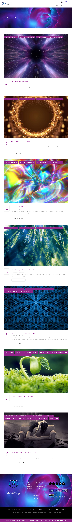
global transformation (11, 415)
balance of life (9, 352)
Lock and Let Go (18, 207)
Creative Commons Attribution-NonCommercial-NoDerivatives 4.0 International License (57, 497)
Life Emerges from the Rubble (23, 270)
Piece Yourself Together (20, 141)
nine (52, 415)
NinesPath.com (36, 495)
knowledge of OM (25, 415)
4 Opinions (23, 454)
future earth (29, 289)
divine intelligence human (59, 352)
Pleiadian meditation (11, 418)
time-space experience (26, 291)
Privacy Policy (42, 509)
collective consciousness (30, 352)
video (49, 37)
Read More (63, 520)
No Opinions (23, 83)
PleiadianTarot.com (36, 501)
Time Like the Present (19, 81)
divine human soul (18, 289)
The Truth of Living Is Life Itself (24, 396)
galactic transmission (11, 37)
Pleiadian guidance (29, 37)
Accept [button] (59, 520)
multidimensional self (42, 415)
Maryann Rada (14, 83)
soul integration (42, 418)
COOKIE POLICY (51, 509)
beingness (18, 352)
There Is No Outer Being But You (25, 452)
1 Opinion (22, 335)
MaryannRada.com (36, 498)
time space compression (11, 291)
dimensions (8, 289)
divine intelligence (45, 352)
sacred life (22, 418)
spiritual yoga (54, 418)
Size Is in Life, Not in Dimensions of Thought (28, 333)
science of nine (31, 418)
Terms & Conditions (61, 509)
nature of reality (48, 289)
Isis (36, 289)
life (21, 37)
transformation (41, 37)
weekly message (57, 37)
